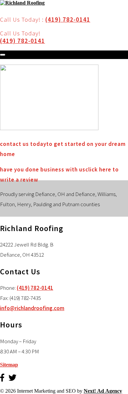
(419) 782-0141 (67, 19)
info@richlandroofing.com (32, 308)
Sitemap (9, 364)
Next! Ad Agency (103, 391)
